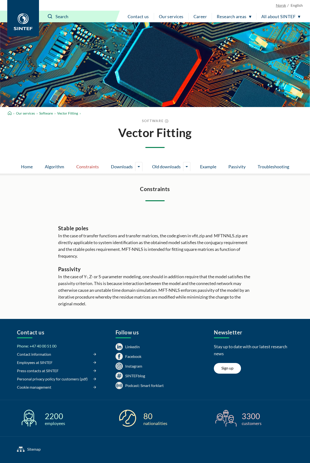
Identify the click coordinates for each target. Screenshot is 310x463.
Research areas (232, 16)
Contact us (138, 16)
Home (27, 166)
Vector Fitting (67, 113)
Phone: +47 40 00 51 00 (36, 346)
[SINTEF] (23, 18)
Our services (171, 16)
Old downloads (166, 166)
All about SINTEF (278, 16)
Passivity (237, 166)
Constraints (87, 166)
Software (46, 113)
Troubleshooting (273, 166)
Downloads (122, 166)
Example (208, 166)
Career (200, 16)
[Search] (50, 16)
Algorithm (54, 166)
